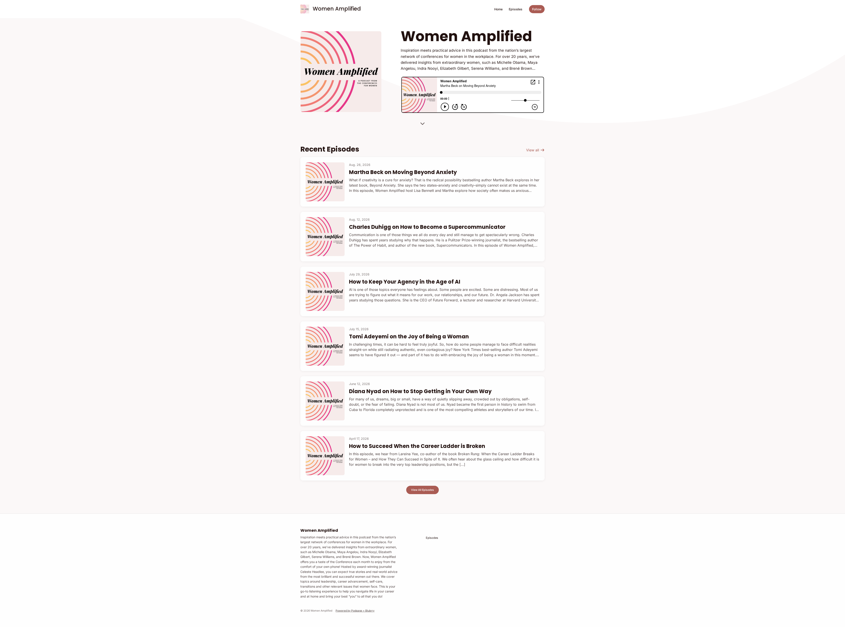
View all (533, 150)
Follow (537, 9)
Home (498, 9)
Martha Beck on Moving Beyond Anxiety (403, 172)
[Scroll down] (422, 122)
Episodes (515, 9)
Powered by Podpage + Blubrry (355, 610)
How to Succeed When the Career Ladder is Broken (417, 446)
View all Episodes (422, 489)
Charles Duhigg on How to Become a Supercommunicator (427, 227)
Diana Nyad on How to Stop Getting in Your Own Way (420, 391)
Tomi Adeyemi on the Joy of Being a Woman (409, 336)
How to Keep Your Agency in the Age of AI (404, 281)
